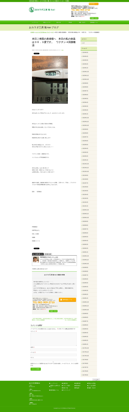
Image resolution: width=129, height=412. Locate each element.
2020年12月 (85, 210)
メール (33, 352)
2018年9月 (85, 313)
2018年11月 (85, 305)
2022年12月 (85, 117)
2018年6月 (85, 325)
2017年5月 (85, 375)
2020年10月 (85, 217)
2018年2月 (85, 340)
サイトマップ (66, 390)
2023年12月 (85, 71)
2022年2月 (85, 156)
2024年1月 (85, 67)
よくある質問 (92, 385)
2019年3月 (85, 290)
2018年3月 (85, 336)
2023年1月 (85, 114)
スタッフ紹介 (66, 385)
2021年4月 (85, 194)
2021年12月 (85, 163)
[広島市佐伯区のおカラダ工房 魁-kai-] (42, 11)
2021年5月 (85, 190)
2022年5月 (85, 144)
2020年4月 (85, 240)
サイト (32, 357)
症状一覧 (65, 388)
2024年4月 (85, 56)
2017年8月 (85, 363)
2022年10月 (85, 125)
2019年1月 (85, 298)
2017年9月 (85, 359)
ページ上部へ (96, 379)
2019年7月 (85, 275)
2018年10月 (85, 309)
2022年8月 (85, 133)
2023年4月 (85, 102)
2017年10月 (85, 355)
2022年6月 (85, 140)
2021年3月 (85, 198)
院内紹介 (78, 385)
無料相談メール (94, 3)
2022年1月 (85, 160)
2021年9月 (85, 175)
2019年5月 (85, 282)
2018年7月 (85, 321)
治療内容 (78, 383)
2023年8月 (85, 87)
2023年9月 (85, 83)
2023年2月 (85, 110)
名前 (32, 347)
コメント (34, 331)
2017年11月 (85, 352)
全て (62, 50)
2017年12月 (85, 348)
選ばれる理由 (92, 383)
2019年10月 (85, 263)
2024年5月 (85, 52)
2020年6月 (85, 233)
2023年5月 (85, 98)
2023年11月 (85, 75)
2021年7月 (85, 183)
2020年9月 (85, 221)
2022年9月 (85, 129)
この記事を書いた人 (38, 254)
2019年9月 (85, 267)
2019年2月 (85, 294)
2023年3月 (85, 106)
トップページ (53, 383)
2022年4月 (85, 148)
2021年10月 (85, 171)
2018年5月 (85, 329)
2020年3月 (85, 244)
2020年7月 (85, 229)
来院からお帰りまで (55, 386)
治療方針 (65, 383)
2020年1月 (85, 252)
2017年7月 (85, 367)
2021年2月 (85, 202)
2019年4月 (85, 286)
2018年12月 (85, 302)
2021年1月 (85, 206)
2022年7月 (85, 137)
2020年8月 (85, 225)
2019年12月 (85, 256)
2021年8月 (85, 179)
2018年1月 (85, 344)
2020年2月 (85, 248)
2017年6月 (85, 371)
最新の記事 (48, 254)
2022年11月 (85, 121)
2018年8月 (85, 317)
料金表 (77, 388)
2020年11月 (85, 213)
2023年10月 (85, 79)
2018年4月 (85, 332)
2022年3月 (85, 152)
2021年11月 (85, 167)
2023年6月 (85, 94)
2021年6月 (85, 186)
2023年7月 (85, 90)
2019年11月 (85, 259)
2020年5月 (85, 236)
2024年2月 (85, 64)
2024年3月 (85, 60)
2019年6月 (85, 279)
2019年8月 (85, 271)
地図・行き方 (95, 18)
